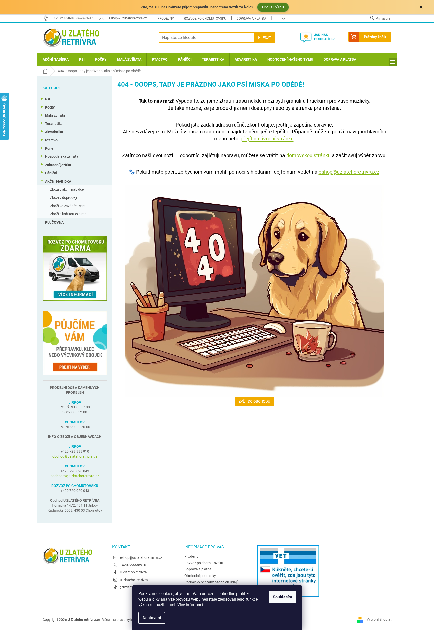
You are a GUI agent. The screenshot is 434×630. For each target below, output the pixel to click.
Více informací (190, 604)
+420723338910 (133, 565)
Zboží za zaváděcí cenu (68, 206)
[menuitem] (55, 59)
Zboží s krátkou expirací (68, 214)
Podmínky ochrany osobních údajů (211, 582)
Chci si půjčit (273, 7)
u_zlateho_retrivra (134, 580)
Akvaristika (54, 132)
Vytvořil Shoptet (379, 619)
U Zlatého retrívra (133, 572)
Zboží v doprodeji (63, 197)
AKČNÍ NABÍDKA (58, 181)
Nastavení (152, 617)
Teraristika (54, 124)
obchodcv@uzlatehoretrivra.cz (75, 476)
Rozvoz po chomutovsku (205, 18)
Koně (49, 148)
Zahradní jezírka (58, 165)
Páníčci (51, 173)
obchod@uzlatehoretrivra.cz (74, 456)
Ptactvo (51, 140)
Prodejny (165, 18)
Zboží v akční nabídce (67, 189)
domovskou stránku (308, 155)
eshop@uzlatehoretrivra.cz (349, 172)
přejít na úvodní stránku (267, 139)
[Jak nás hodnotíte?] (321, 37)
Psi (47, 99)
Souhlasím (282, 597)
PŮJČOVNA (54, 222)
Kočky (50, 107)
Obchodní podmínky (200, 576)
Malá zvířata (55, 115)
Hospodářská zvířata (61, 156)
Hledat (264, 37)
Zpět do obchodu (254, 401)
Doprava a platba (251, 18)
